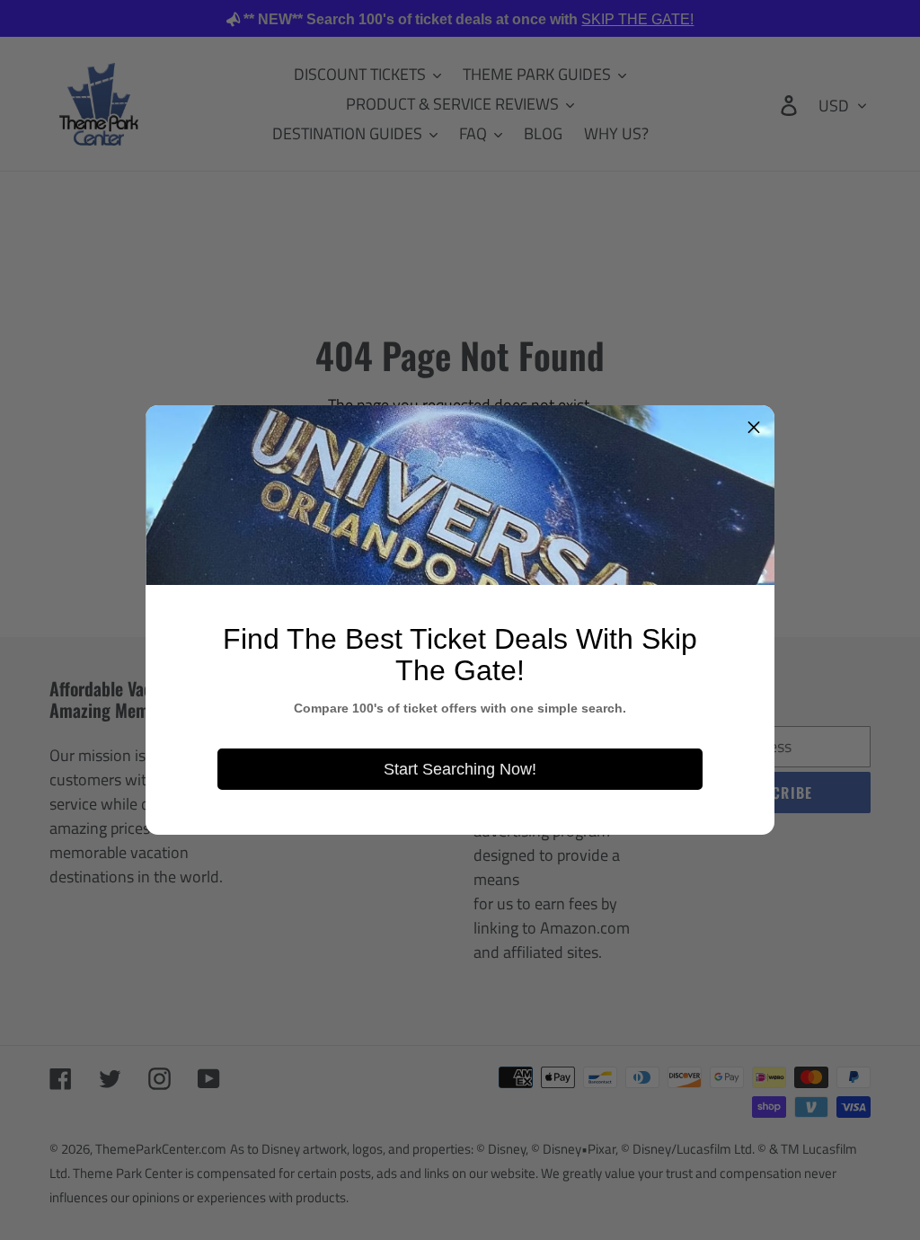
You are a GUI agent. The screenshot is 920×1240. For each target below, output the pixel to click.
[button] (754, 426)
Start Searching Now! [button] (460, 769)
